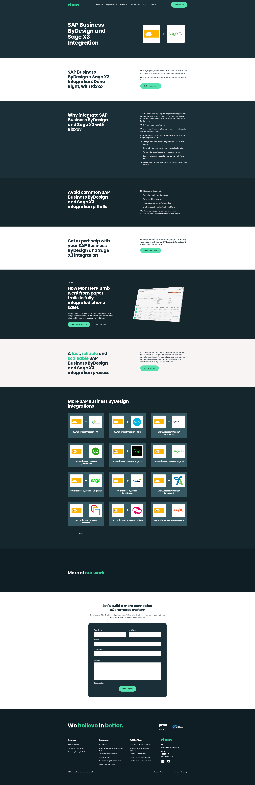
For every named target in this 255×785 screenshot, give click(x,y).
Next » (81, 534)
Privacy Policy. (99, 683)
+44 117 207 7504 (167, 754)
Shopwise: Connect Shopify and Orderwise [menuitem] (139, 749)
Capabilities (110, 5)
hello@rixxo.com (167, 757)
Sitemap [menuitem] (184, 772)
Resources (133, 5)
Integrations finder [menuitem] (104, 757)
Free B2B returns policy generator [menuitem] (140, 761)
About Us (153, 5)
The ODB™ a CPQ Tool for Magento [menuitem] (140, 744)
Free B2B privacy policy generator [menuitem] (140, 757)
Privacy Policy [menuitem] (159, 772)
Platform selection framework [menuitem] (108, 764)
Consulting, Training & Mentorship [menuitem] (78, 752)
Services (97, 5)
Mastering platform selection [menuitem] (108, 753)
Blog (144, 5)
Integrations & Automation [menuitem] (76, 748)
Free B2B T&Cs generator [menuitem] (138, 753)
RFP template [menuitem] (103, 744)
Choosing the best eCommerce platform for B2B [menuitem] (111, 749)
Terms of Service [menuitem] (173, 772)
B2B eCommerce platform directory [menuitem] (110, 761)
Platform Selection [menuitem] (73, 744)
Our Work (123, 5)
